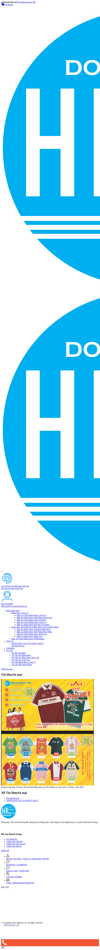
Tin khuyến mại (17, 646)
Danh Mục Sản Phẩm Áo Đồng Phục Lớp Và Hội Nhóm (34, 627)
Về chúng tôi (11, 839)
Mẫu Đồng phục (13, 611)
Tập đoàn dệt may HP (26, 2)
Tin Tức (9, 650)
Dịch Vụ (9, 641)
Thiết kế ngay (6, 669)
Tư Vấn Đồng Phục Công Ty (23, 662)
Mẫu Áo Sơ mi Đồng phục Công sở (31, 622)
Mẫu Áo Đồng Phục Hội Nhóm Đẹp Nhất (34, 632)
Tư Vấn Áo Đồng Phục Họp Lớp (25, 658)
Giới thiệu (10, 648)
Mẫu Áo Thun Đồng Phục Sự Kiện (31, 620)
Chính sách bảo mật (14, 841)
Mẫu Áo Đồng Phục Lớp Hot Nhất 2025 (33, 629)
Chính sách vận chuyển (16, 844)
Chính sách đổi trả (13, 846)
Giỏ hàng (8, 5)
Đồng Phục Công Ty (20, 613)
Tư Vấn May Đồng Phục (21, 665)
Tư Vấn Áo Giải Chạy (20, 660)
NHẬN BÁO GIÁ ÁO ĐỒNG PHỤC (27, 643)
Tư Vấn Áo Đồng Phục (21, 655)
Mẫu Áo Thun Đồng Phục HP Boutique (27, 639)
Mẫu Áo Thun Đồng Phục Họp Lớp (31, 634)
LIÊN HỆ (5, 851)
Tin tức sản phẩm (18, 653)
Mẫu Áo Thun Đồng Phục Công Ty (31, 615)
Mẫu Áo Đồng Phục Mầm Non (29, 636)
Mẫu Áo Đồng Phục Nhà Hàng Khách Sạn (34, 618)
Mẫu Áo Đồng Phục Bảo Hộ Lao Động (33, 625)
